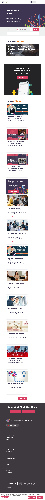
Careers (8, 476)
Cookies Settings (4, 497)
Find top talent (15, 411)
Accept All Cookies (31, 497)
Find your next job (28, 411)
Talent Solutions (9, 437)
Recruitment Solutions (11, 434)
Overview (8, 432)
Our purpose (9, 472)
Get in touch (9, 439)
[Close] (43, 494)
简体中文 (34, 2)
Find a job (8, 448)
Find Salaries (22, 77)
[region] (22, 496)
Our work (8, 468)
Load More (22, 398)
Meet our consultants (11, 449)
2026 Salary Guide (10, 460)
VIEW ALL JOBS (13, 191)
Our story (8, 470)
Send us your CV (9, 451)
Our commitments (10, 474)
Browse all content (10, 458)
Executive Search (10, 435)
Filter (35, 29)
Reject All (40, 497)
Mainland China (13, 425)
